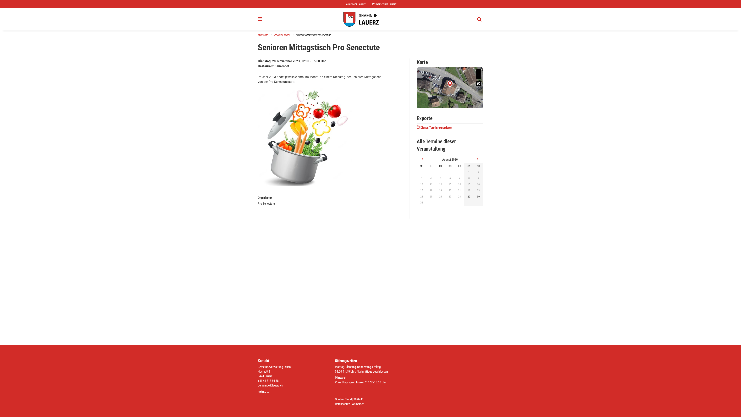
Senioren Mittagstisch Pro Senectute (313, 35)
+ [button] (479, 71)
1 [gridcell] (469, 172)
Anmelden (358, 404)
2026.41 (359, 399)
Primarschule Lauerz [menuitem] (386, 4)
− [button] (479, 76)
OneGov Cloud (343, 399)
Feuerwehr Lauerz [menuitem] (357, 4)
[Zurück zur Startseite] (370, 19)
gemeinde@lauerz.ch (270, 385)
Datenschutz (342, 404)
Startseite (263, 35)
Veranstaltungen (282, 35)
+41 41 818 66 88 (268, 381)
